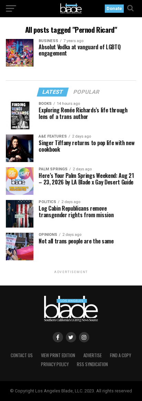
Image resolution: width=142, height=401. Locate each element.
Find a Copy (120, 355)
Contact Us (22, 355)
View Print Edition (58, 355)
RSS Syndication (92, 364)
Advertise (92, 355)
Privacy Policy (55, 364)
